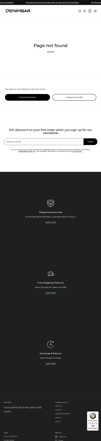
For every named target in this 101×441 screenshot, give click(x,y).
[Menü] (97, 412)
